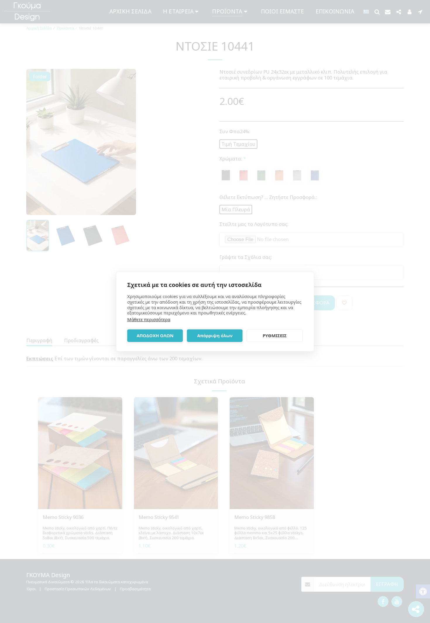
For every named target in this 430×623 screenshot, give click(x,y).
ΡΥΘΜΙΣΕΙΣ (275, 335)
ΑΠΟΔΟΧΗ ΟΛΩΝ (155, 335)
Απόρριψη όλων (215, 335)
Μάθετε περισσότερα (148, 319)
